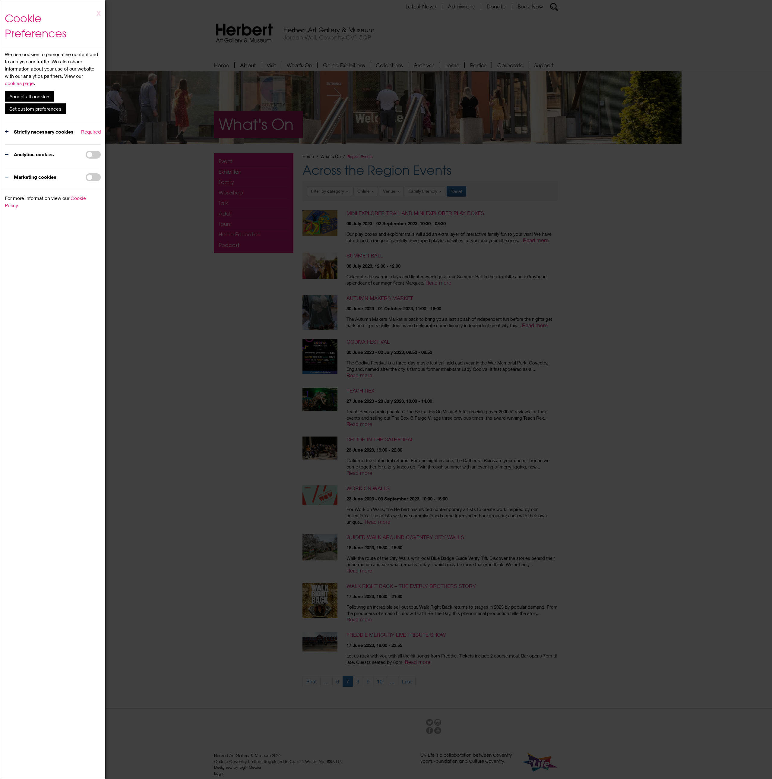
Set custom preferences (35, 109)
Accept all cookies (29, 96)
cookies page (19, 83)
